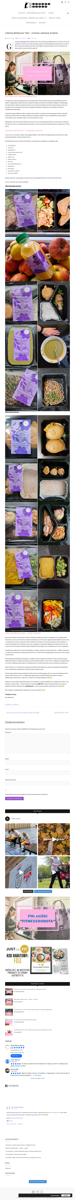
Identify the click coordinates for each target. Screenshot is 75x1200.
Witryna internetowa (10, 780)
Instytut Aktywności (17, 1118)
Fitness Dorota (11, 12)
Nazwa (7, 759)
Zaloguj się (8, 1168)
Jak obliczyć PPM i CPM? (62, 712)
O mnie (51, 13)
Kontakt (42, 22)
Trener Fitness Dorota (17, 1107)
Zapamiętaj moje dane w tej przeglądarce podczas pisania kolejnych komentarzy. (26, 794)
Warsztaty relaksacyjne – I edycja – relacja (17, 1148)
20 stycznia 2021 (21, 38)
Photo (11, 1121)
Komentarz (8, 732)
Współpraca (31, 22)
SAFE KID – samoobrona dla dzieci (32, 13)
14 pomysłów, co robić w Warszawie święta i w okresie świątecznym (23, 1151)
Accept (66, 1195)
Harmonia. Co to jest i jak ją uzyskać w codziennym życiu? (20, 1145)
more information (55, 1195)
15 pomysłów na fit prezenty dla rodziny (16, 1154)
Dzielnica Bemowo (54, 1112)
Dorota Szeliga (10, 38)
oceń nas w (15, 1056)
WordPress (55, 1197)
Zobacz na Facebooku (11, 1123)
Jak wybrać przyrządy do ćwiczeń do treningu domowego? (22, 712)
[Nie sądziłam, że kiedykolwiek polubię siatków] (21, 839)
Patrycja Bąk (14, 1069)
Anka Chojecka (15, 1060)
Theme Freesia (41, 1197)
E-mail (7, 769)
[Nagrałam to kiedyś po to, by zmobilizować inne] (54, 872)
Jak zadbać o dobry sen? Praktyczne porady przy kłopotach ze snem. (23, 1157)
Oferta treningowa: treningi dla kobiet (28, 18)
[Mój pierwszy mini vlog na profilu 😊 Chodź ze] (21, 872)
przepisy (16, 704)
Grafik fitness (55, 18)
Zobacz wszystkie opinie (38, 1078)
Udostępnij (20, 1123)
